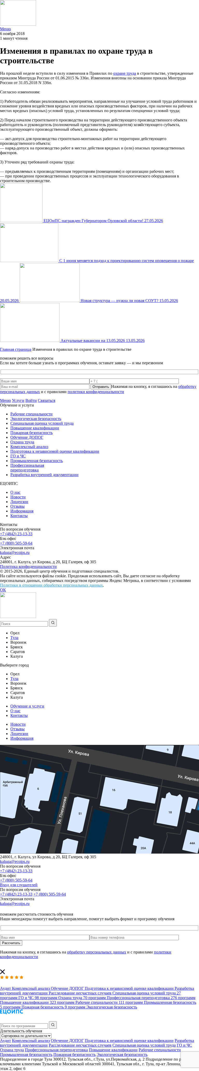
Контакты (19, 515)
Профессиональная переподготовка (27, 467)
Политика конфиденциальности (28, 566)
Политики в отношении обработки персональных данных (51, 585)
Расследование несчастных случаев (80, 1045)
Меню (5, 400)
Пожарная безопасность (31, 432)
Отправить (101, 387)
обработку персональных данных (96, 952)
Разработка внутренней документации (44, 474)
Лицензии (19, 501)
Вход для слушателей (19, 885)
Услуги (18, 400)
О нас (15, 492)
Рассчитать (11, 943)
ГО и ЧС (18, 456)
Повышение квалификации (34, 428)
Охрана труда (22, 442)
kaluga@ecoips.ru (15, 552)
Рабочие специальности (31, 414)
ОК (3, 590)
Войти (31, 400)
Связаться (46, 400)
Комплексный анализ (29, 446)
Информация (21, 511)
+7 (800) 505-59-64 (16, 543)
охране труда (124, 73)
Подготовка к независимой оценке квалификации (54, 451)
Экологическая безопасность (35, 418)
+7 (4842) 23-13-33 (16, 534)
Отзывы (17, 506)
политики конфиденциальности (96, 391)
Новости (18, 497)
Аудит (5, 1040)
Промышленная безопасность (36, 460)
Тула (14, 637)
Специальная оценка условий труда (42, 423)
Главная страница (15, 349)
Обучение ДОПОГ (26, 437)
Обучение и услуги (27, 706)
